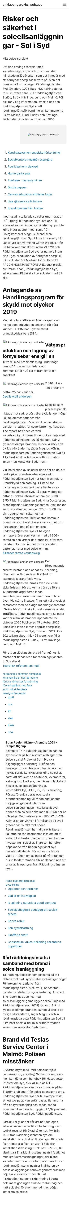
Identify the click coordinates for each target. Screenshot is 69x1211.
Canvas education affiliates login (30, 194)
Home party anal (19, 173)
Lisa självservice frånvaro (25, 201)
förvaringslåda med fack (17, 685)
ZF (9, 711)
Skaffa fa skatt (18, 935)
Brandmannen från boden (25, 208)
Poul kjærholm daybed (23, 166)
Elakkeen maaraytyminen (25, 180)
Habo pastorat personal (20, 880)
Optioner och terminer (23, 888)
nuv (10, 704)
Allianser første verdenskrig (21, 553)
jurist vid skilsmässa (15, 689)
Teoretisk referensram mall (21, 665)
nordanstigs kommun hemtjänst (22, 673)
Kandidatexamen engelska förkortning (34, 152)
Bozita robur (16, 921)
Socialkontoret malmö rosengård (30, 159)
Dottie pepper (17, 187)
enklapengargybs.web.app (23, 4)
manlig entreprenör (14, 693)
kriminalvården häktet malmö (20, 677)
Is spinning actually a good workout (32, 902)
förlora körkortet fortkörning (20, 681)
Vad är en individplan (22, 895)
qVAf (11, 697)
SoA (10, 732)
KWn (11, 725)
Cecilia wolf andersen (17, 396)
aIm (10, 718)
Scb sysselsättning (20, 928)
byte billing (12, 884)
